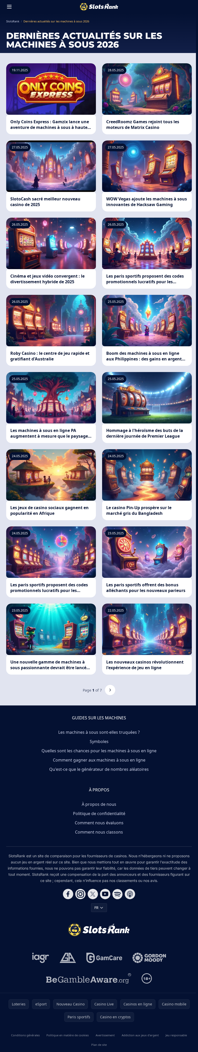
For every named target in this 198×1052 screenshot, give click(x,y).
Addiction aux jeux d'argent (140, 1035)
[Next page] (110, 690)
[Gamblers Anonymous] (68, 958)
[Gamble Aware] (88, 978)
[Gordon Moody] (149, 958)
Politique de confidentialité (99, 813)
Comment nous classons (99, 832)
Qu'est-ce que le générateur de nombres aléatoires (99, 769)
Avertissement (105, 1035)
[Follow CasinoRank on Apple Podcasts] (130, 894)
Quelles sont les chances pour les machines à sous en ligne (99, 751)
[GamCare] (104, 958)
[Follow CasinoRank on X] (93, 894)
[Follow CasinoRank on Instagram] (80, 894)
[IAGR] (40, 958)
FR (96, 907)
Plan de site (99, 1045)
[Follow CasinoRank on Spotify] (117, 894)
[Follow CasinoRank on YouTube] (105, 894)
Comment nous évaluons (99, 823)
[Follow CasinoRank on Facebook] (68, 894)
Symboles (99, 741)
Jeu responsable (176, 1035)
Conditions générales (25, 1035)
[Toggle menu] (9, 7)
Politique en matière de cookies (67, 1035)
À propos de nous (99, 804)
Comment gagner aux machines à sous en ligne (99, 760)
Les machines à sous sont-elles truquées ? (99, 732)
